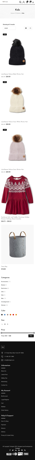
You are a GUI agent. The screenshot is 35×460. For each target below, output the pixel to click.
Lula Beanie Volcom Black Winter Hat (12, 74)
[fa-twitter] (13, 450)
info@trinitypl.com (9, 360)
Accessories (4, 281)
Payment (3, 424)
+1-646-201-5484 (9, 356)
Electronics (4, 288)
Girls (2, 291)
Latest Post (4, 374)
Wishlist (3, 406)
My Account (4, 396)
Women (3, 305)
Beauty (3, 285)
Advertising (4, 381)
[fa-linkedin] (16, 450)
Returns (3, 428)
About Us (3, 371)
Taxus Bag (4, 266)
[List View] (30, 28)
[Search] (20, 2)
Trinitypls (17, 448)
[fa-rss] (25, 450)
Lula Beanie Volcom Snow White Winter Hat (14, 121)
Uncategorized (5, 302)
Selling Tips (4, 378)
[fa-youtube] (19, 450)
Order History (4, 410)
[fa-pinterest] (22, 450)
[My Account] (23, 2)
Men (2, 298)
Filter (31, 336)
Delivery (3, 432)
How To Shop (4, 421)
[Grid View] (26, 28)
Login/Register (5, 399)
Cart (2, 403)
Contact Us (4, 385)
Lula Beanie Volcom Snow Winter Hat (12, 169)
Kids (2, 295)
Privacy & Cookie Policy (7, 435)
